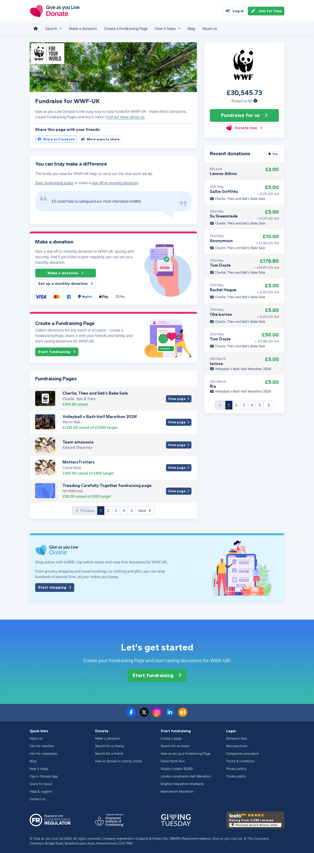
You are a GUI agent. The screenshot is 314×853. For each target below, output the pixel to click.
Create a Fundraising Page (126, 28)
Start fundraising (54, 352)
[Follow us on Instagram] (157, 715)
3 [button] (116, 510)
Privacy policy (236, 769)
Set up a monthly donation (63, 283)
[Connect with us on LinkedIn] (169, 715)
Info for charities (42, 746)
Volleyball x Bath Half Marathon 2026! (100, 416)
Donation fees (236, 738)
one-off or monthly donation (115, 183)
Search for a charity (109, 746)
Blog (191, 28)
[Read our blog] (182, 715)
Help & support (41, 791)
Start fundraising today (54, 183)
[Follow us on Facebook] (131, 715)
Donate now (246, 128)
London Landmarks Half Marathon (186, 776)
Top (275, 153)
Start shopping (52, 587)
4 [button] (124, 510)
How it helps (39, 769)
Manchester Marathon (177, 791)
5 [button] (132, 510)
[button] (255, 101)
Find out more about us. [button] (125, 117)
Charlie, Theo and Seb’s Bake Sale (95, 393)
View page (177, 399)
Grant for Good (41, 784)
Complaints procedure (242, 753)
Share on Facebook (59, 139)
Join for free (270, 11)
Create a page (171, 738)
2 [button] (108, 510)
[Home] (36, 28)
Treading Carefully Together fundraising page (107, 485)
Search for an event (175, 746)
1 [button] (102, 510)
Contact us (38, 799)
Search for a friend (109, 753)
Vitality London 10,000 (177, 769)
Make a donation (83, 28)
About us (209, 28)
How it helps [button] (165, 28)
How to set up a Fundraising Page (186, 753)
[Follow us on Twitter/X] (144, 715)
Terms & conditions (240, 761)
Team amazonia (78, 442)
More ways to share (103, 139)
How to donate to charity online (118, 761)
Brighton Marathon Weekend (182, 784)
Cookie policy (236, 776)
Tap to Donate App (43, 776)
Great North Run (173, 761)
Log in (238, 11)
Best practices (236, 746)
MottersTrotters (79, 462)
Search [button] (51, 28)
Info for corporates (43, 753)
